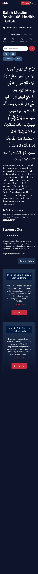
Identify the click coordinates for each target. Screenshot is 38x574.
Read (5, 41)
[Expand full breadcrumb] (4, 27)
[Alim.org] (6, 3)
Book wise (28, 34)
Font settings (31, 41)
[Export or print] (6, 54)
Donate (27, 3)
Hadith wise (15, 34)
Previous (8, 59)
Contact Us (7, 220)
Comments (13, 41)
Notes (21, 41)
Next (18, 59)
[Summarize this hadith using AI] (12, 54)
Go (32, 48)
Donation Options (27, 261)
